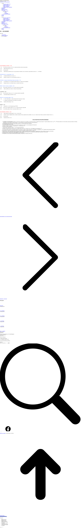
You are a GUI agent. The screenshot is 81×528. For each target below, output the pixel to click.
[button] (3, 516)
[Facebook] (8, 431)
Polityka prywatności (3, 433)
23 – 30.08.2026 (2, 310)
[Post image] (2, 320)
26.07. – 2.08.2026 (2, 331)
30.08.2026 (1, 305)
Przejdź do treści (2, 515)
